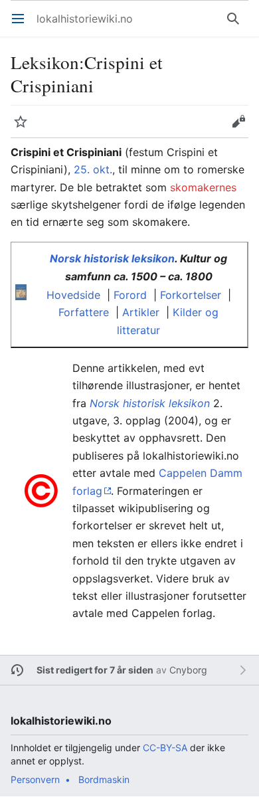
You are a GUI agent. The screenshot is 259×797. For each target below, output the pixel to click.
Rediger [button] (243, 128)
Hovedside (73, 295)
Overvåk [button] (25, 128)
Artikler (140, 312)
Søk (236, 25)
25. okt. (93, 169)
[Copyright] (41, 489)
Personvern (35, 779)
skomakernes (203, 187)
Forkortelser (190, 295)
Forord (130, 295)
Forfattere (83, 312)
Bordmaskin (104, 779)
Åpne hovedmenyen (22, 25)
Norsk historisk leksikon (112, 258)
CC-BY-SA (165, 747)
